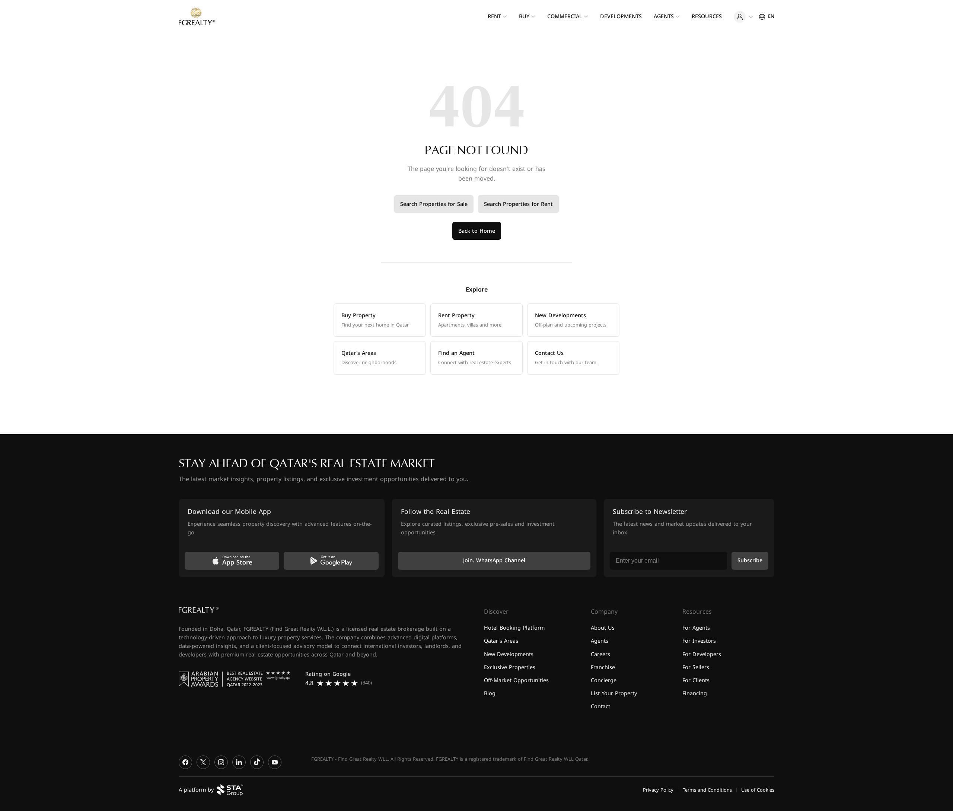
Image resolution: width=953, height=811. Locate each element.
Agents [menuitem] (664, 16)
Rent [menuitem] (494, 16)
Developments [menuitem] (621, 16)
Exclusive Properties (509, 667)
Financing (694, 693)
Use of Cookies (757, 789)
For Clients (696, 680)
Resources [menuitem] (707, 16)
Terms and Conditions (707, 789)
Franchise (603, 667)
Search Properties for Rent (518, 204)
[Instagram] (221, 762)
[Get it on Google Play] (331, 561)
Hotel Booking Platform (514, 628)
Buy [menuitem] (524, 16)
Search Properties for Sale (434, 204)
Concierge (603, 680)
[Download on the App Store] (232, 561)
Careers (600, 654)
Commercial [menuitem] (564, 16)
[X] (203, 762)
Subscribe (749, 561)
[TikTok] (257, 762)
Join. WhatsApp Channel (494, 561)
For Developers (701, 654)
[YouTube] (274, 762)
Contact (600, 706)
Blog (489, 693)
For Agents (696, 628)
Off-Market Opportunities (516, 680)
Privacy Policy (658, 789)
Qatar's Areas (501, 641)
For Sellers (695, 667)
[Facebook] (185, 762)
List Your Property (614, 693)
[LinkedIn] (239, 762)
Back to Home (476, 231)
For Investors (699, 641)
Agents (599, 641)
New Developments (508, 654)
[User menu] (743, 17)
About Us (603, 628)
